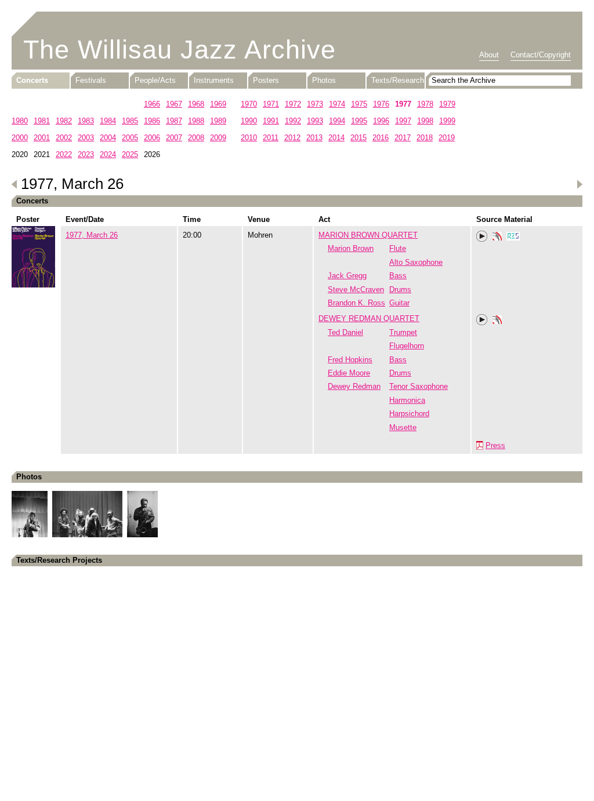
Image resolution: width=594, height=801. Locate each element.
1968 (196, 104)
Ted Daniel (345, 332)
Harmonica (407, 400)
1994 (337, 120)
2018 (424, 137)
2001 (42, 137)
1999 (447, 120)
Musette (402, 427)
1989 (218, 120)
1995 (359, 120)
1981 (42, 120)
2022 (64, 154)
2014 (336, 137)
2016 (380, 137)
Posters (266, 80)
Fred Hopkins (350, 359)
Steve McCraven (356, 289)
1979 (447, 104)
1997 (403, 120)
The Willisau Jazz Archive (179, 49)
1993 (315, 120)
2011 (270, 137)
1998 (425, 120)
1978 (425, 104)
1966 (152, 104)
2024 (108, 154)
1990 (249, 120)
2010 (249, 137)
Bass (398, 275)
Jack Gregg (347, 275)
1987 (174, 120)
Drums (400, 289)
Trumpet (403, 332)
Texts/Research (397, 80)
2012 (292, 137)
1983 (86, 120)
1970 (249, 104)
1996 (381, 120)
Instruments (214, 80)
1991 (271, 120)
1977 (403, 104)
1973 (315, 104)
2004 (108, 137)
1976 (381, 104)
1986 (152, 120)
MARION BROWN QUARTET (368, 235)
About (489, 54)
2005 (130, 137)
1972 (293, 104)
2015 (358, 137)
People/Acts (155, 80)
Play (482, 236)
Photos (324, 80)
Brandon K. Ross (356, 302)
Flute (397, 248)
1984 (108, 120)
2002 (64, 137)
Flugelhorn (406, 345)
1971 (271, 104)
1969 (218, 104)
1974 (337, 104)
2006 (152, 137)
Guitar (399, 302)
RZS (513, 237)
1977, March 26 (92, 235)
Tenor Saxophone (418, 386)
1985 (130, 120)
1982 (64, 120)
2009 (218, 137)
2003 (86, 137)
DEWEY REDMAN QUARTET (368, 318)
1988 (196, 120)
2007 (174, 137)
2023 (86, 154)
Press (495, 445)
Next (579, 184)
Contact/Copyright (540, 54)
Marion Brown (351, 248)
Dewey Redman (354, 386)
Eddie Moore (349, 373)
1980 (20, 120)
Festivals (90, 80)
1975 (359, 104)
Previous (14, 184)
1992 (293, 120)
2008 (196, 137)
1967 (174, 104)
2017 (402, 137)
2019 (447, 137)
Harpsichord (409, 413)
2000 (20, 137)
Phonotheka (497, 237)
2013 (314, 137)
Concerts (32, 80)
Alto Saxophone (416, 262)
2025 (130, 154)
